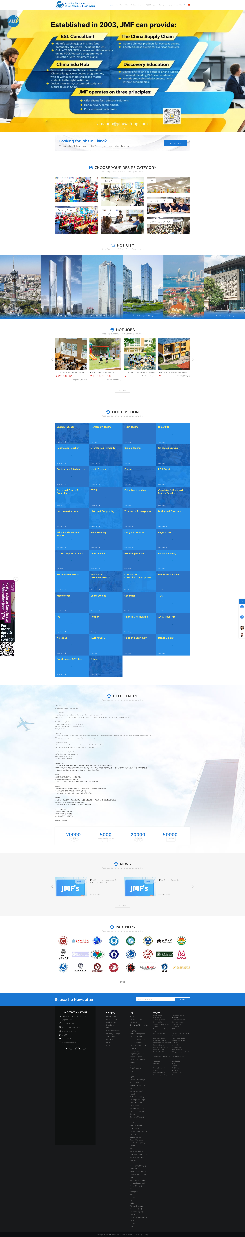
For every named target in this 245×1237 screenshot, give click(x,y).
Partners (162, 5)
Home (111, 5)
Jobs (126, 5)
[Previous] (15, 71)
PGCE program (151, 5)
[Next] (230, 71)
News (170, 5)
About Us (119, 5)
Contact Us (178, 5)
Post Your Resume (137, 5)
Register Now (175, 143)
